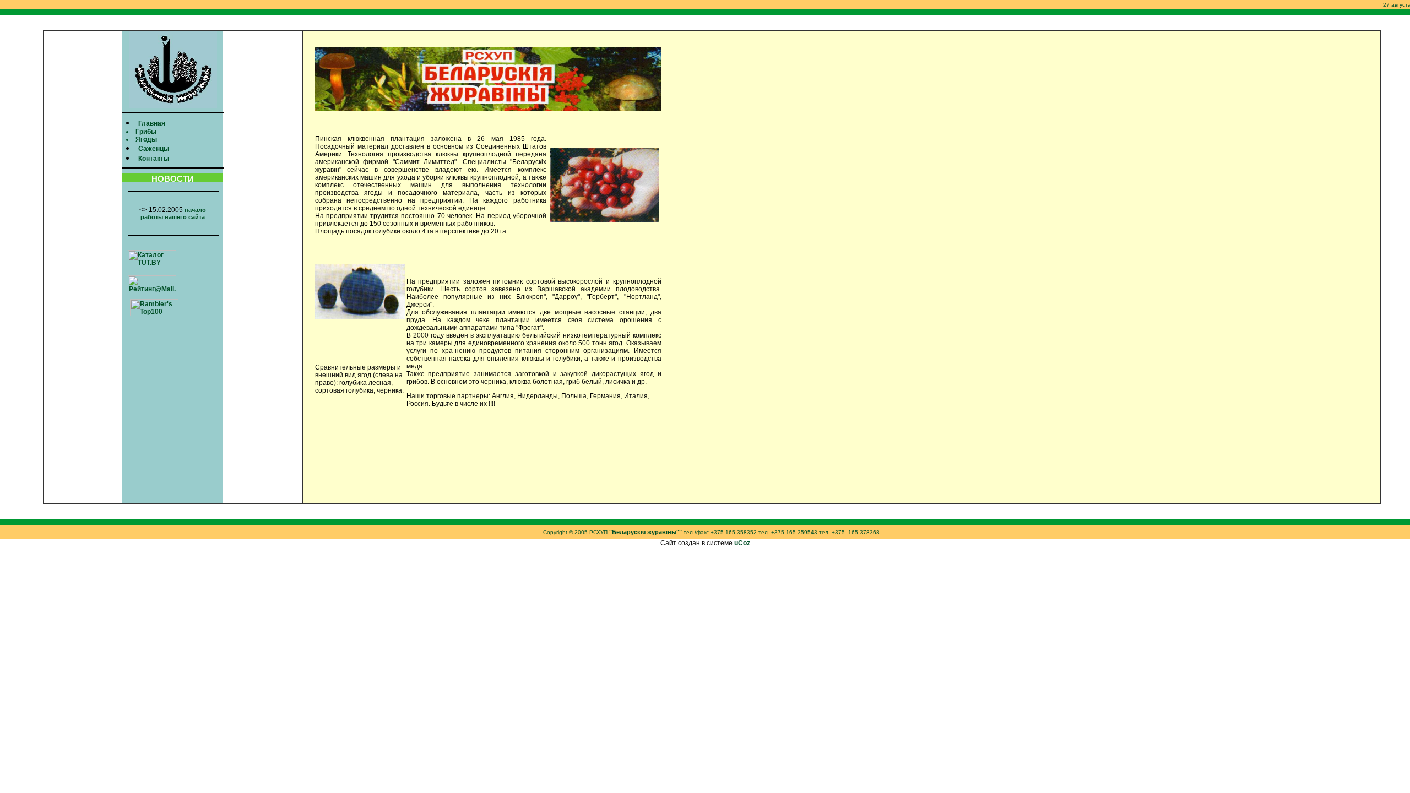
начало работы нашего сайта (173, 213)
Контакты (153, 158)
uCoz (742, 543)
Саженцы (153, 149)
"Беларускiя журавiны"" (645, 532)
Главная (151, 123)
